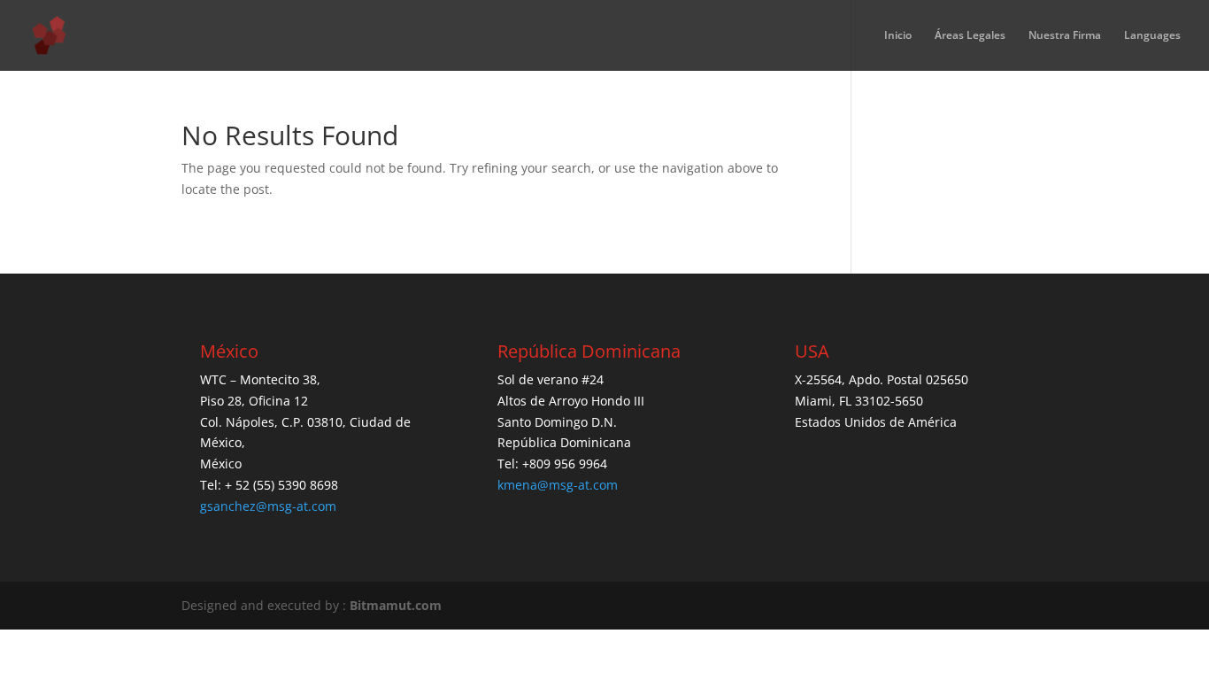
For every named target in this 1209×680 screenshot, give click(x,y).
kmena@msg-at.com (557, 484)
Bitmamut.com (396, 605)
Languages (1152, 35)
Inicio (898, 35)
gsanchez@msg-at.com (268, 506)
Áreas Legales (970, 35)
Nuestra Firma (1064, 35)
